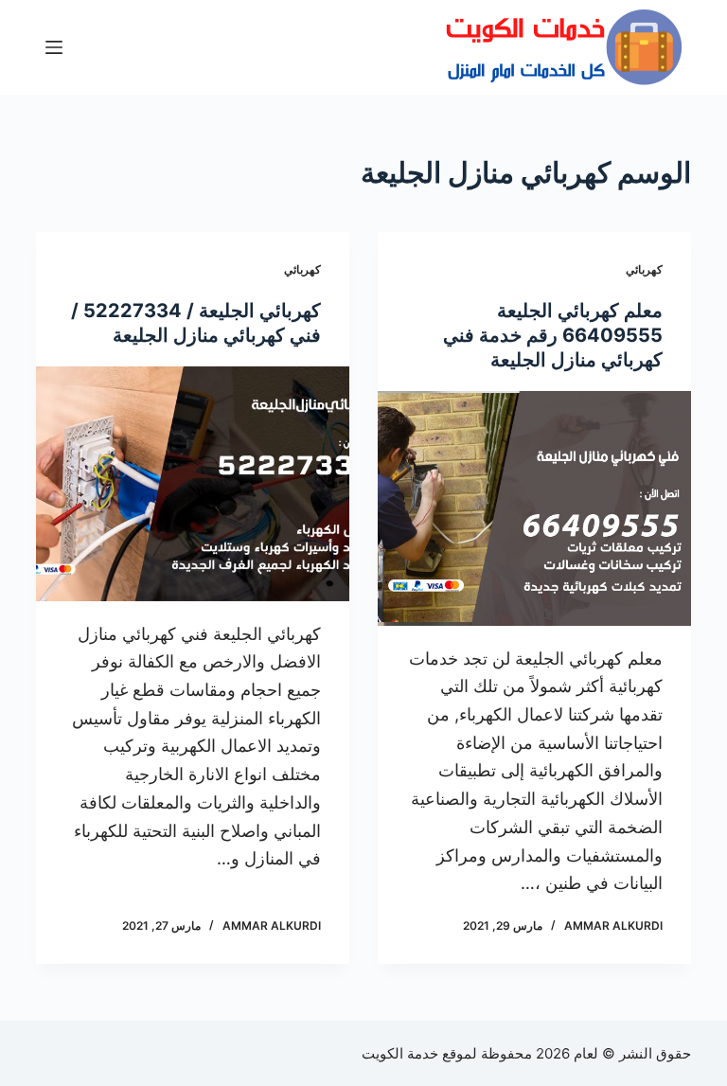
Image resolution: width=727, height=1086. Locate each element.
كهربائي (644, 269)
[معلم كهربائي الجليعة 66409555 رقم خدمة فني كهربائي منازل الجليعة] (534, 508)
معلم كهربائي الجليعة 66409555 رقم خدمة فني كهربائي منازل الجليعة (553, 335)
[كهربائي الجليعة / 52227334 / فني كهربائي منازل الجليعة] (192, 483)
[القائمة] (53, 47)
